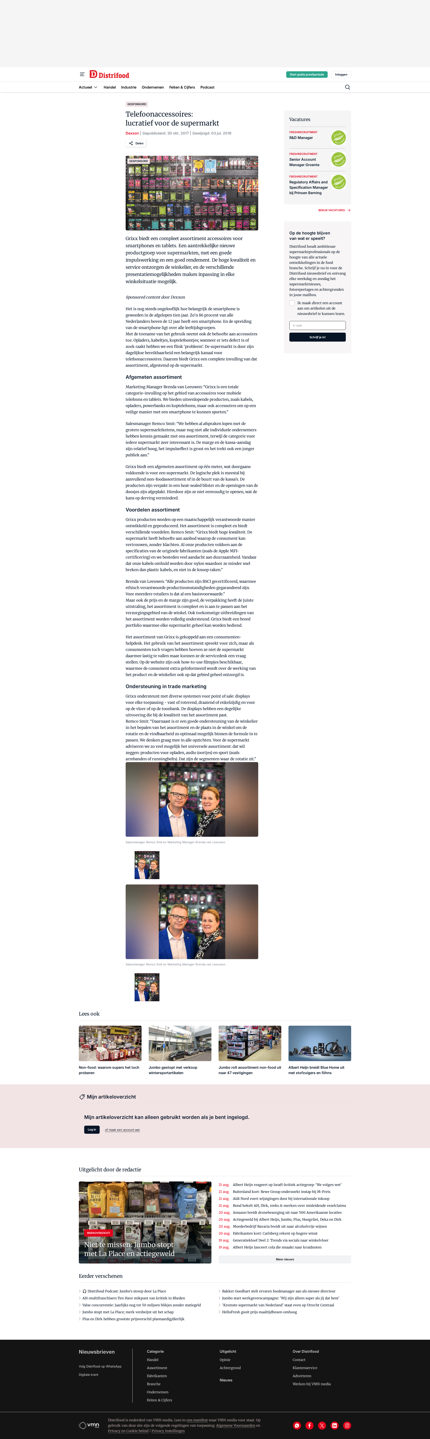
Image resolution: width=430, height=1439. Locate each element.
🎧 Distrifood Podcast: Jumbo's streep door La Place (124, 1291)
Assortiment (157, 1368)
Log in (92, 1129)
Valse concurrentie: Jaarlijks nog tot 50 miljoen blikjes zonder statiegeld (141, 1305)
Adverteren (302, 1376)
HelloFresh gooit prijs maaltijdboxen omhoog (259, 1312)
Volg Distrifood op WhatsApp (100, 1366)
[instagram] (347, 1426)
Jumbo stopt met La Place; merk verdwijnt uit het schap (128, 1312)
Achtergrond (230, 1368)
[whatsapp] (297, 1426)
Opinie (225, 1360)
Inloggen (341, 74)
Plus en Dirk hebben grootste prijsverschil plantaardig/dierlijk (133, 1319)
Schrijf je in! (318, 337)
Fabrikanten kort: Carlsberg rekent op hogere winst (275, 1233)
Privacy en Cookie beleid (128, 1431)
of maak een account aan (122, 1129)
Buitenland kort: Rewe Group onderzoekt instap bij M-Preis (281, 1192)
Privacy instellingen (168, 1431)
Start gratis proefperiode (307, 74)
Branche (154, 1384)
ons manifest (197, 1420)
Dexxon (132, 133)
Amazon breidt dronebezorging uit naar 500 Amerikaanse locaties (287, 1212)
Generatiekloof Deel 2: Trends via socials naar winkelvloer (281, 1240)
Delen (139, 143)
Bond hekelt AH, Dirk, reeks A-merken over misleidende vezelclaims (289, 1205)
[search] (347, 87)
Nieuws (226, 1380)
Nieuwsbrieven (97, 1352)
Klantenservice (305, 1368)
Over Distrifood (306, 1351)
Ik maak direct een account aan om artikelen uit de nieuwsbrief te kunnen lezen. (321, 308)
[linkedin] (335, 1426)
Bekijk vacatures (331, 210)
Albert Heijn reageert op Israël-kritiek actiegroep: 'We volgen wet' (287, 1185)
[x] (322, 1426)
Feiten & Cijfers (159, 1400)
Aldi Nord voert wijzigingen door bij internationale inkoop (281, 1198)
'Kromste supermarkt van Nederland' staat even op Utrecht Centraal (278, 1305)
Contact (299, 1360)
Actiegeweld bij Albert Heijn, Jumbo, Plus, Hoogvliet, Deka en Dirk (287, 1219)
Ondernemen (157, 1392)
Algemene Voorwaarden (235, 1425)
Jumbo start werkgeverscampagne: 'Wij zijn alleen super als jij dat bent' (281, 1298)
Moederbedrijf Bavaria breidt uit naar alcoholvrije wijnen (280, 1226)
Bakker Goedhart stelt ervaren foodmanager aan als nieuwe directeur (278, 1291)
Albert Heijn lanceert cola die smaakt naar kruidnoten (277, 1247)
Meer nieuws (285, 1259)
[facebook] (309, 1426)
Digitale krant (88, 1374)
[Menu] (82, 74)
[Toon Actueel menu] (95, 87)
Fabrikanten (157, 1376)
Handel (153, 1360)
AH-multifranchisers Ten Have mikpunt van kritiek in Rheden (133, 1298)
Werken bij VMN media (312, 1384)
